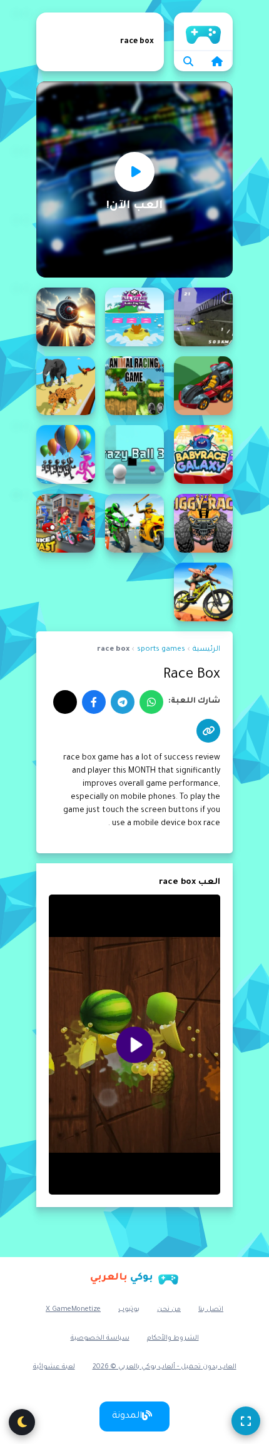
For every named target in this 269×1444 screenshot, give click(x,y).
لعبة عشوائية (54, 1367)
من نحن (169, 1309)
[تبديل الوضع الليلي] (22, 1422)
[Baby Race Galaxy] (203, 454)
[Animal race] (134, 385)
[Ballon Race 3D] (65, 454)
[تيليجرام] (122, 702)
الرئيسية (203, 31)
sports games (161, 650)
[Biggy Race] (203, 523)
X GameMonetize (73, 1309)
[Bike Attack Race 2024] (134, 523)
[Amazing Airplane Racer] (65, 317)
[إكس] (65, 702)
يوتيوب (129, 1309)
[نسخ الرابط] (208, 731)
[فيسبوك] (94, 702)
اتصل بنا (210, 1309)
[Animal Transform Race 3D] (65, 385)
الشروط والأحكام (173, 1338)
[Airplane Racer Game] (203, 317)
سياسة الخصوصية (100, 1338)
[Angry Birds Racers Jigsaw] (203, 385)
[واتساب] (151, 702)
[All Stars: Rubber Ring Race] (134, 317)
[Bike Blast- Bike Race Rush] (65, 523)
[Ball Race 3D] (134, 454)
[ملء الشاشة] (245, 1420)
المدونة (127, 1416)
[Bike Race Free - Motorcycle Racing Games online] (203, 592)
